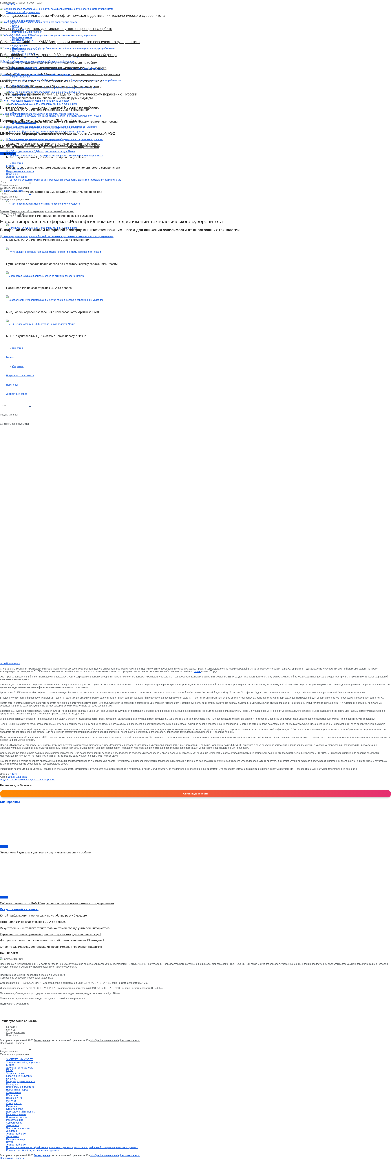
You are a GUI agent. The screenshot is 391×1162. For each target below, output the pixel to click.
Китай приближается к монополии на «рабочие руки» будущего (53, 68)
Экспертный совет (16, 177)
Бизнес (10, 166)
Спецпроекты (14, 1103)
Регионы (11, 1100)
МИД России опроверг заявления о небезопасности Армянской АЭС (57, 133)
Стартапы (18, 168)
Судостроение (14, 1122)
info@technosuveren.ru (103, 1040)
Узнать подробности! (195, 793)
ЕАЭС (9, 1070)
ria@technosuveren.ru (128, 1040)
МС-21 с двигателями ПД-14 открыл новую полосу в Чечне (49, 147)
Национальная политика (20, 171)
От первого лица (15, 1139)
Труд (14, 774)
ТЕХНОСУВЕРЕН (240, 964)
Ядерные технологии (18, 1128)
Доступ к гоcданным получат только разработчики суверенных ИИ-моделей (52, 940)
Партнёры (12, 174)
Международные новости (20, 1081)
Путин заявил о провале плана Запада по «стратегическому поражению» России (68, 94)
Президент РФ (14, 1098)
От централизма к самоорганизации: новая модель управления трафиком (51, 946)
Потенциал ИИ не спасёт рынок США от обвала (40, 120)
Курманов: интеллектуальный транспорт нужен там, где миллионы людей (50, 934)
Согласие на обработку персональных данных (26, 977)
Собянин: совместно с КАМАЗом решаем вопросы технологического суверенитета (70, 42)
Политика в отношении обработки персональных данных (32, 975)
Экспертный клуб (16, 1133)
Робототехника (14, 1120)
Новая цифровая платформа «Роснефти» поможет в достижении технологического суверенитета (82, 15)
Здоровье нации (15, 1073)
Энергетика (12, 1125)
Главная (4, 211)
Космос (4, 846)
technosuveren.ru (26, 964)
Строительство (14, 1109)
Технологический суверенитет (27, 211)
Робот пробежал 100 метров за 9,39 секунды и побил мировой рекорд (59, 55)
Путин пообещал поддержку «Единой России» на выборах (49, 107)
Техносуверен (42, 1040)
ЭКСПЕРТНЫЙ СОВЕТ (19, 1059)
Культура (11, 1078)
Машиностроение (16, 1114)
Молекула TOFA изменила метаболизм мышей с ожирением (51, 81)
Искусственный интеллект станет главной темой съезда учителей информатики (55, 928)
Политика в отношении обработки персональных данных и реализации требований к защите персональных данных (72, 1147)
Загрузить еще (8, 153)
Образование (13, 1092)
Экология (17, 163)
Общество (12, 1095)
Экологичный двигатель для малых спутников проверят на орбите (56, 29)
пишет (197, 671)
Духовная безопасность (19, 1067)
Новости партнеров (17, 1089)
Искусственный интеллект (59, 211)
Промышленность (16, 1117)
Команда (11, 1029)
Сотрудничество (15, 1032)
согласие (53, 964)
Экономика (12, 1136)
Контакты (11, 1027)
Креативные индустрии (19, 1076)
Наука (9, 1142)
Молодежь (12, 1084)
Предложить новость (12, 1043)
